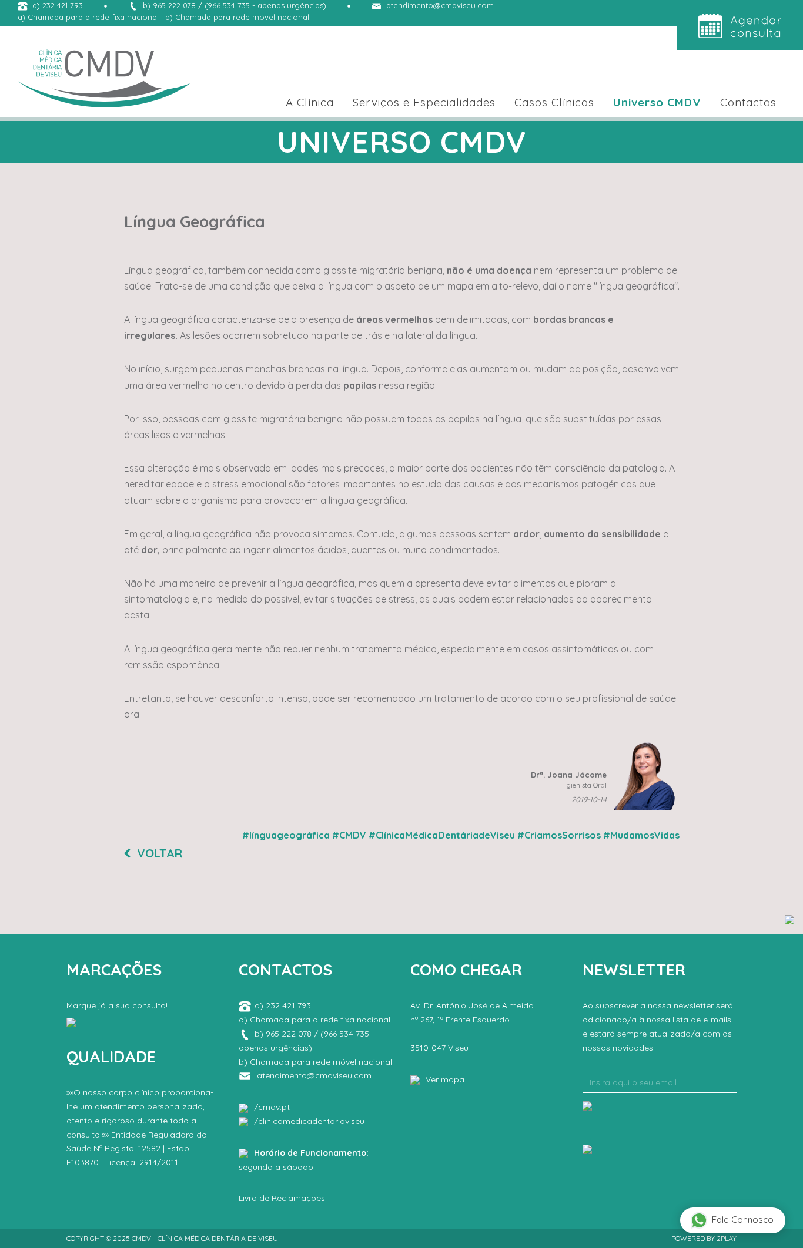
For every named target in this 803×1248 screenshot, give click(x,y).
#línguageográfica (286, 835)
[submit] (587, 1105)
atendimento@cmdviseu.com (440, 5)
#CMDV (349, 835)
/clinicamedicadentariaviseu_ (312, 1121)
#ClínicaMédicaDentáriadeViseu (442, 835)
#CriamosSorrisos (559, 835)
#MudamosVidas (641, 835)
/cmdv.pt (272, 1107)
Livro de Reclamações (282, 1198)
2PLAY (727, 1238)
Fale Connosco (743, 1219)
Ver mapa (445, 1079)
